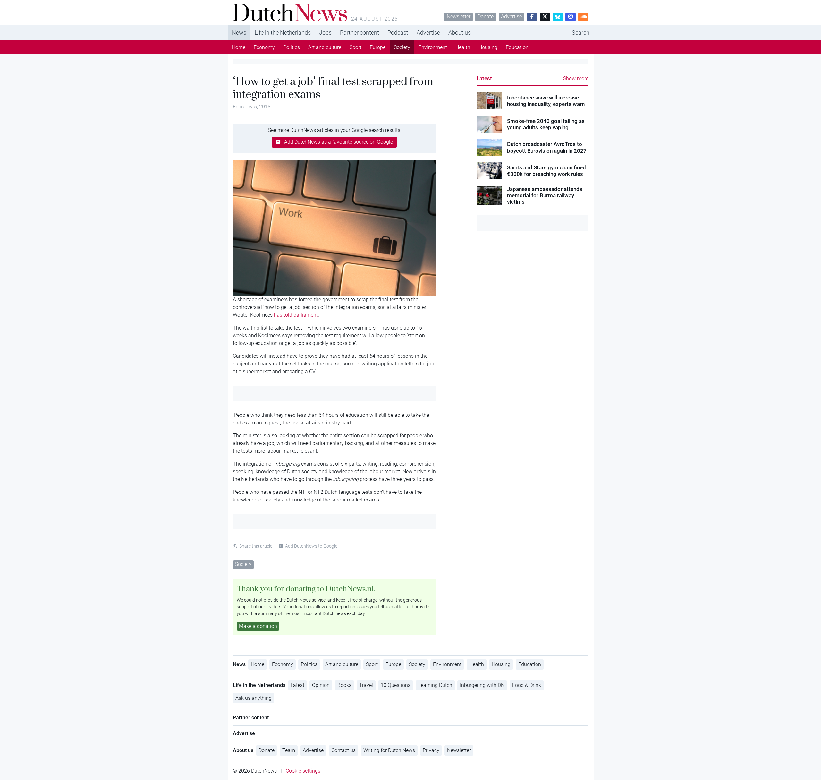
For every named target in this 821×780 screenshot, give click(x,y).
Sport (355, 47)
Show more (575, 78)
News (239, 32)
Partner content (359, 32)
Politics (291, 47)
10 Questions (395, 685)
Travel (366, 685)
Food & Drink (526, 685)
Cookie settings (303, 771)
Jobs (325, 32)
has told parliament (296, 315)
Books (344, 685)
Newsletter (458, 16)
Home (238, 47)
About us (459, 32)
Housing (487, 47)
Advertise (511, 16)
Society (402, 47)
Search (580, 32)
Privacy (431, 750)
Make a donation (258, 626)
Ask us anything (253, 698)
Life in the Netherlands (283, 32)
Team (288, 750)
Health (462, 47)
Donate (486, 16)
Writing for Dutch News (389, 750)
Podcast (397, 32)
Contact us (343, 750)
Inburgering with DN (482, 685)
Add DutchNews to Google (311, 546)
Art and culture (324, 47)
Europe (377, 47)
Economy (264, 47)
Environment (433, 47)
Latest (484, 78)
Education (517, 47)
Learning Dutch (435, 685)
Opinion (321, 685)
